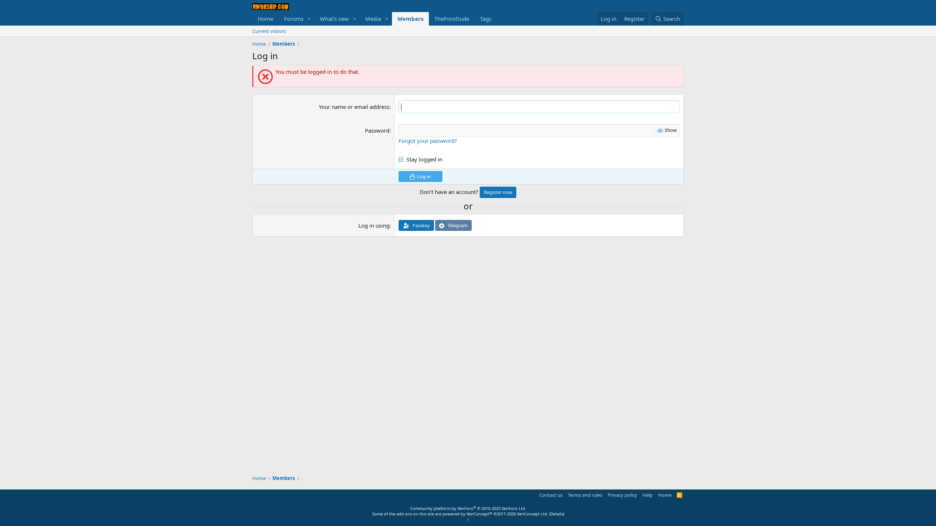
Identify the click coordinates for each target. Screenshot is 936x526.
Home (265, 18)
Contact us (551, 495)
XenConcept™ (479, 514)
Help (647, 495)
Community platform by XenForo (468, 508)
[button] (309, 19)
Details (556, 514)
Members (410, 18)
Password (377, 130)
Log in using (373, 225)
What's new (334, 18)
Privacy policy (622, 495)
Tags (485, 18)
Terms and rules (585, 495)
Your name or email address (354, 106)
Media (373, 18)
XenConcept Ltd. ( (533, 514)
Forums (293, 18)
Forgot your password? (428, 140)
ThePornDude (451, 18)
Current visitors (269, 31)
